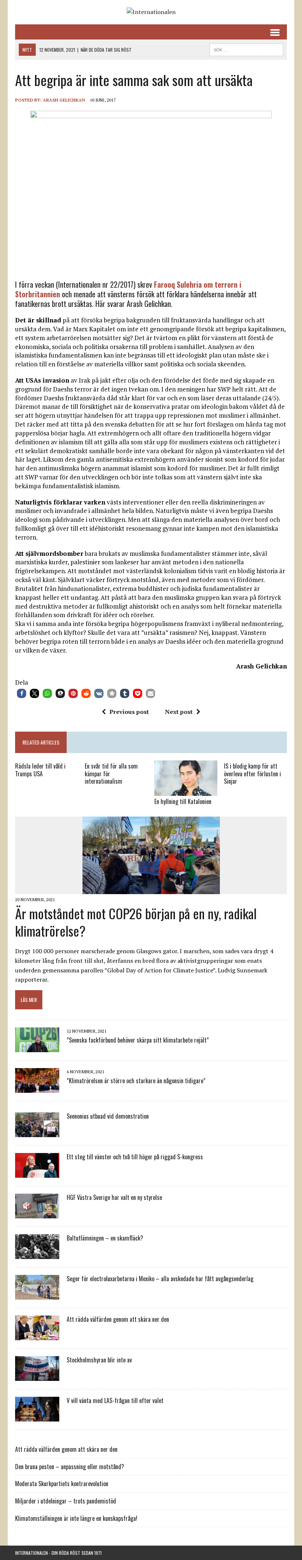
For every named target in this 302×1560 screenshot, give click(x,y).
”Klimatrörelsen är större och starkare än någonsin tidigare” (136, 1080)
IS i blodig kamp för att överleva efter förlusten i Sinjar (252, 774)
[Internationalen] (151, 12)
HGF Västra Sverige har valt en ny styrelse (114, 1197)
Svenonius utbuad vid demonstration (108, 1116)
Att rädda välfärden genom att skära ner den (118, 1319)
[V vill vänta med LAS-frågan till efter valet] (37, 1417)
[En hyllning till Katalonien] (185, 791)
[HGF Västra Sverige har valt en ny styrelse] (37, 1214)
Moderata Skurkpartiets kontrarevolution (61, 1483)
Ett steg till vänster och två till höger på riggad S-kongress (135, 1156)
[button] (21, 693)
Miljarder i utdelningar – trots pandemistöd (65, 1500)
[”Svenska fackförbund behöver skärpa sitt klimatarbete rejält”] (37, 1047)
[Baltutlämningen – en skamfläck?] (37, 1254)
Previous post (129, 712)
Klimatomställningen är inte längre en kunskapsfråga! (76, 1518)
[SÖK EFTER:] (246, 48)
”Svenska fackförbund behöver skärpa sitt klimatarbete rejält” (138, 1040)
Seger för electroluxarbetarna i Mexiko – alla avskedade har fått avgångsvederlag (160, 1278)
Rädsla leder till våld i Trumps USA (40, 770)
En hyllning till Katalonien (182, 801)
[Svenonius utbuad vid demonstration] (37, 1132)
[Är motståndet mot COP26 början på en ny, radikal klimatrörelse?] (151, 889)
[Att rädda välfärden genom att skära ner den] (37, 1335)
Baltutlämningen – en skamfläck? (105, 1238)
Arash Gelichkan (64, 100)
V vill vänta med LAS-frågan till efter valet (115, 1400)
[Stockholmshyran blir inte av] (37, 1376)
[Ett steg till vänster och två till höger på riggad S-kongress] (37, 1173)
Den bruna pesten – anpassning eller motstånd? (69, 1466)
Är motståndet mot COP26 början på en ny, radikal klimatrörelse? (136, 921)
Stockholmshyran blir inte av (99, 1359)
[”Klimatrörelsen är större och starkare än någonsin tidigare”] (37, 1088)
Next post (179, 712)
